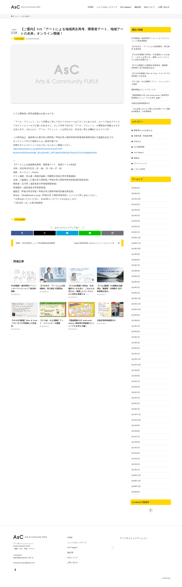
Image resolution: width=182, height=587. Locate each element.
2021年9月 (135, 425)
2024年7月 (135, 265)
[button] (22, 233)
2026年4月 (135, 188)
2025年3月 (135, 221)
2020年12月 (136, 475)
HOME (70, 538)
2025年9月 (135, 205)
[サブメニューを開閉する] (112, 547)
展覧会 (136, 158)
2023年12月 (136, 298)
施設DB (70, 553)
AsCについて (72, 558)
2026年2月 (135, 194)
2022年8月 (135, 376)
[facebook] (150, 510)
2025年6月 (135, 210)
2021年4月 (135, 453)
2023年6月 (135, 332)
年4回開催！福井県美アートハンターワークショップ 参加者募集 (150, 39)
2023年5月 (135, 337)
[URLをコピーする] (112, 233)
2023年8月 (135, 321)
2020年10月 (136, 486)
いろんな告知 (19, 38)
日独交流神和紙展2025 (140, 103)
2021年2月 (135, 464)
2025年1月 (135, 232)
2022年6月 (135, 387)
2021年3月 (135, 459)
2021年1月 (135, 470)
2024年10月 (136, 249)
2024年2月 (135, 293)
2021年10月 (136, 420)
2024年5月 (135, 276)
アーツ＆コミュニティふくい (133, 538)
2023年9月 (135, 315)
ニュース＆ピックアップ (76, 543)
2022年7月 (135, 381)
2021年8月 (135, 431)
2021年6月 (135, 442)
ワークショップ (140, 163)
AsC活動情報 (139, 147)
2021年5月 (135, 448)
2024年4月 (135, 282)
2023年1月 (135, 354)
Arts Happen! (139, 152)
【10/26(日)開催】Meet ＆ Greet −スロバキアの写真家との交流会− (150, 74)
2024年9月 (135, 254)
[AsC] (25, 7)
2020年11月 (136, 481)
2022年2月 (135, 403)
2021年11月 (136, 414)
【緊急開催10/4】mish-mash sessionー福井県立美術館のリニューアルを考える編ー (150, 96)
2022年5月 (135, 392)
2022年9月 (135, 370)
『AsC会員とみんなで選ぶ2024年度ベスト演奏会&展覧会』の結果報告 (150, 110)
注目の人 (137, 141)
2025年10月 (136, 199)
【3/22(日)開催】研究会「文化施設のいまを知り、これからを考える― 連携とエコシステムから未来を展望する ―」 (150, 57)
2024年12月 (136, 238)
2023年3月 (135, 343)
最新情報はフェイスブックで (143, 90)
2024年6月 (135, 271)
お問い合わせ (72, 562)
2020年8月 (135, 492)
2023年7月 (135, 326)
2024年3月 (135, 287)
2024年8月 (135, 260)
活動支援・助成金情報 (143, 136)
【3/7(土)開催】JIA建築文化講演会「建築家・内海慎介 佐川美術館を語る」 (150, 66)
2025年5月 (135, 216)
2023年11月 (136, 304)
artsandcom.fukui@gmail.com (24, 563)
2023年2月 (135, 348)
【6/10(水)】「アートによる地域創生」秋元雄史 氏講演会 (150, 47)
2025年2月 (135, 227)
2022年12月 (136, 359)
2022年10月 (136, 365)
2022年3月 (135, 398)
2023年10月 (136, 310)
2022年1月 (135, 409)
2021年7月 (135, 437)
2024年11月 (136, 243)
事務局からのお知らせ (143, 130)
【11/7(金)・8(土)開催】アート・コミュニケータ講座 (150, 83)
